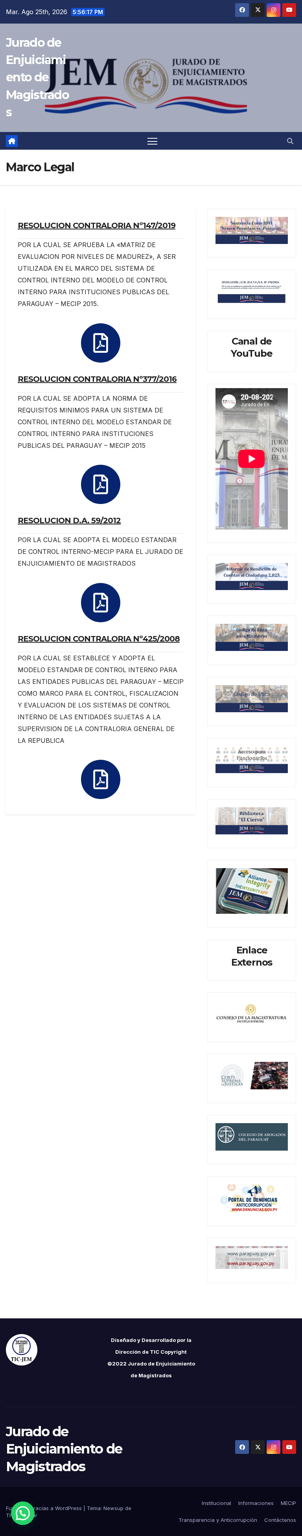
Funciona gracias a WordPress (44, 1508)
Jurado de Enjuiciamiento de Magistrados (37, 77)
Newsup (113, 1508)
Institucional (216, 1503)
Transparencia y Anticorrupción (218, 1520)
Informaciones (256, 1503)
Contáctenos (280, 1520)
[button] (290, 141)
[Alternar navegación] (152, 141)
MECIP (288, 1503)
